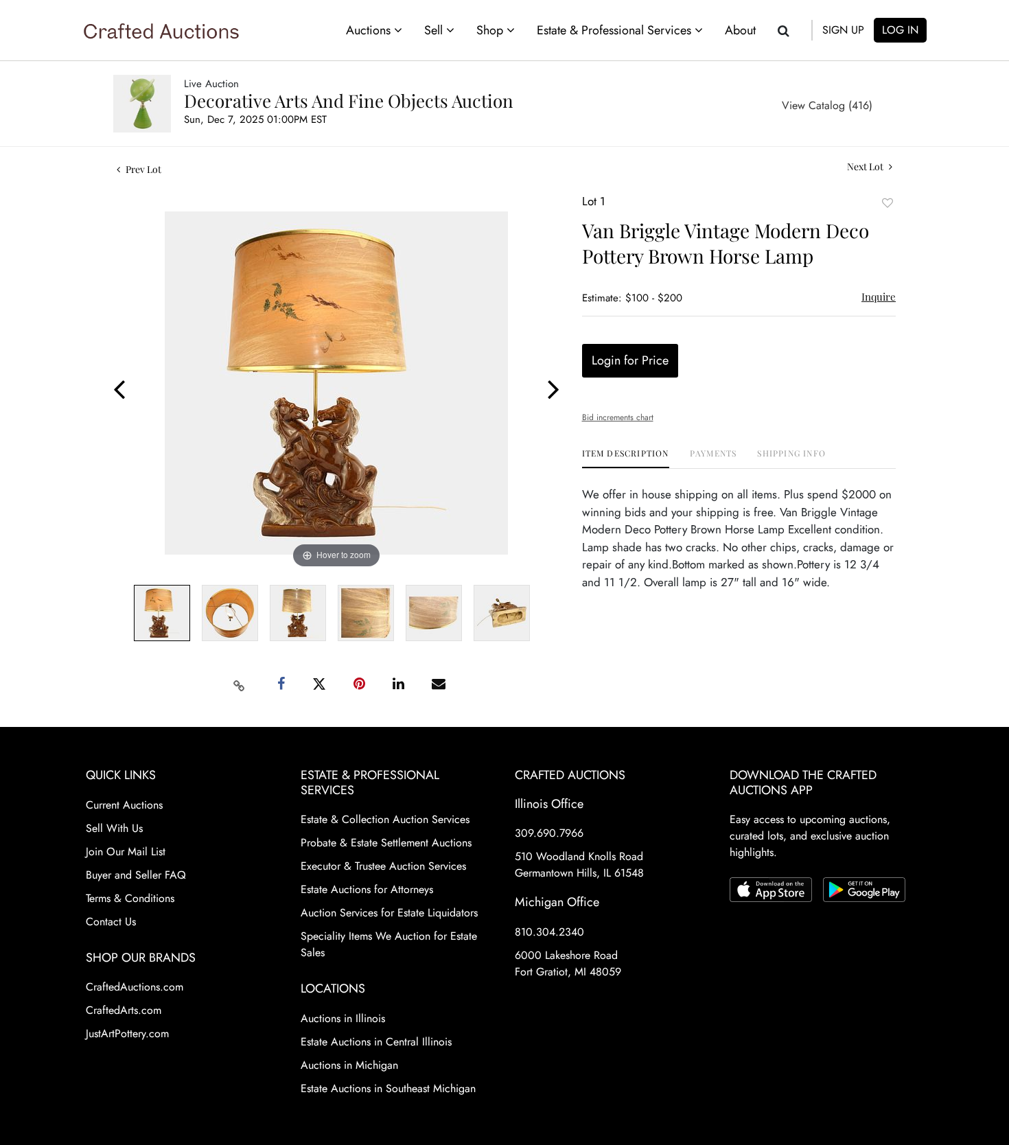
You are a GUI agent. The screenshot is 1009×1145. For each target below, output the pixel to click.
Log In (900, 30)
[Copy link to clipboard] (239, 684)
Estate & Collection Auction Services (385, 819)
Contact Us (111, 921)
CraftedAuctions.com (134, 987)
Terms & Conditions (130, 898)
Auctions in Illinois (343, 1018)
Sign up (843, 30)
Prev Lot (142, 169)
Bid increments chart (617, 417)
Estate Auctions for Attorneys (367, 889)
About (740, 30)
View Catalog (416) (827, 105)
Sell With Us (114, 828)
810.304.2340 (549, 932)
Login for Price (630, 360)
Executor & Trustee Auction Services (383, 866)
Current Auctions (124, 805)
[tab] (625, 458)
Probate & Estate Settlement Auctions (386, 843)
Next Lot (866, 166)
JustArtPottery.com (127, 1033)
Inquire (878, 296)
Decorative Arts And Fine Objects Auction (348, 101)
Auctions (370, 30)
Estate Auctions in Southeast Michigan (388, 1088)
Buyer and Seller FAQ (136, 875)
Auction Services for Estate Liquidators (389, 913)
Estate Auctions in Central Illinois (376, 1042)
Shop (491, 30)
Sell (435, 30)
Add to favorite (887, 203)
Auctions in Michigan (349, 1065)
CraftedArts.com (123, 1010)
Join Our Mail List (125, 851)
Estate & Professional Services (616, 30)
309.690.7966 (549, 833)
